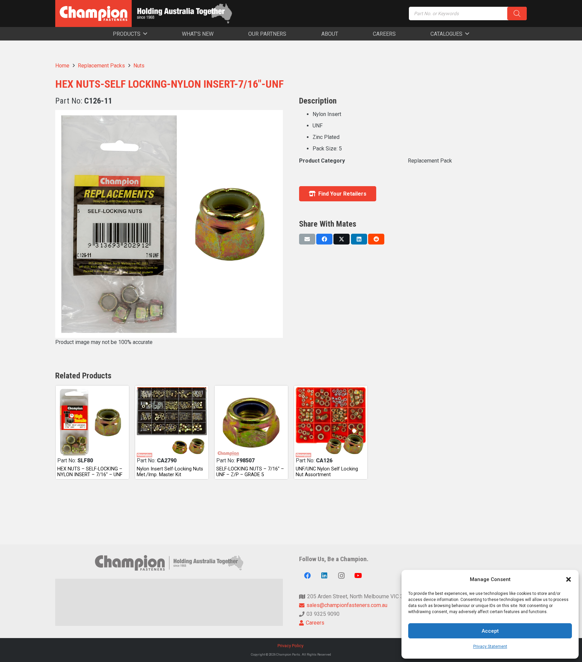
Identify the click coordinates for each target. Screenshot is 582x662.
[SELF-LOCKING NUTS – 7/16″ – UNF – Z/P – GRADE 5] (251, 422)
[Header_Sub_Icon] (184, 13)
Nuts (138, 65)
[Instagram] (341, 575)
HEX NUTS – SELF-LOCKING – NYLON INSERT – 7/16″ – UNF (89, 472)
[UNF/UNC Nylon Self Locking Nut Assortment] (331, 422)
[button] (568, 579)
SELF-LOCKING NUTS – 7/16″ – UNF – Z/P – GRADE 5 (250, 472)
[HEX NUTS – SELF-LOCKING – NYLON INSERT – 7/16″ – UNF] (92, 422)
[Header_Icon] (93, 13)
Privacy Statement (490, 646)
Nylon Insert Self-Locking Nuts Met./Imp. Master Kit (170, 472)
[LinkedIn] (324, 575)
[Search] (517, 13)
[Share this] (324, 239)
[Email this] (307, 239)
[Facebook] (307, 575)
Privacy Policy (291, 645)
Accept (490, 631)
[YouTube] (358, 575)
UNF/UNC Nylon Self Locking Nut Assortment (327, 472)
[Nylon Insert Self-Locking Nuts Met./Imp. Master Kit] (172, 422)
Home (62, 65)
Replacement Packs (101, 65)
